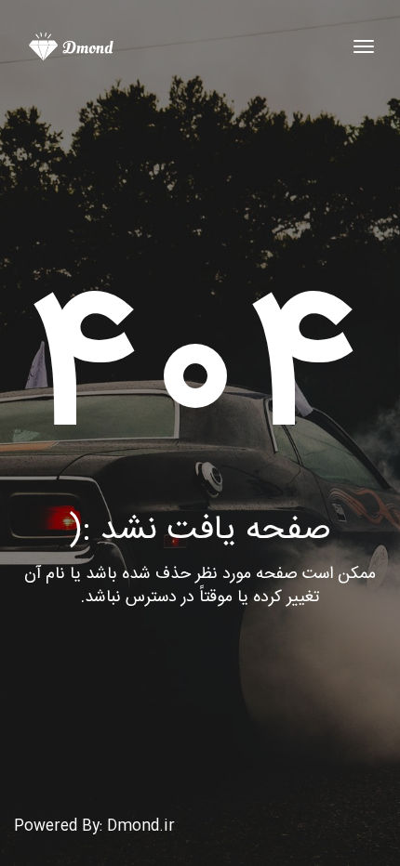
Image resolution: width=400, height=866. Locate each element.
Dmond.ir (141, 826)
